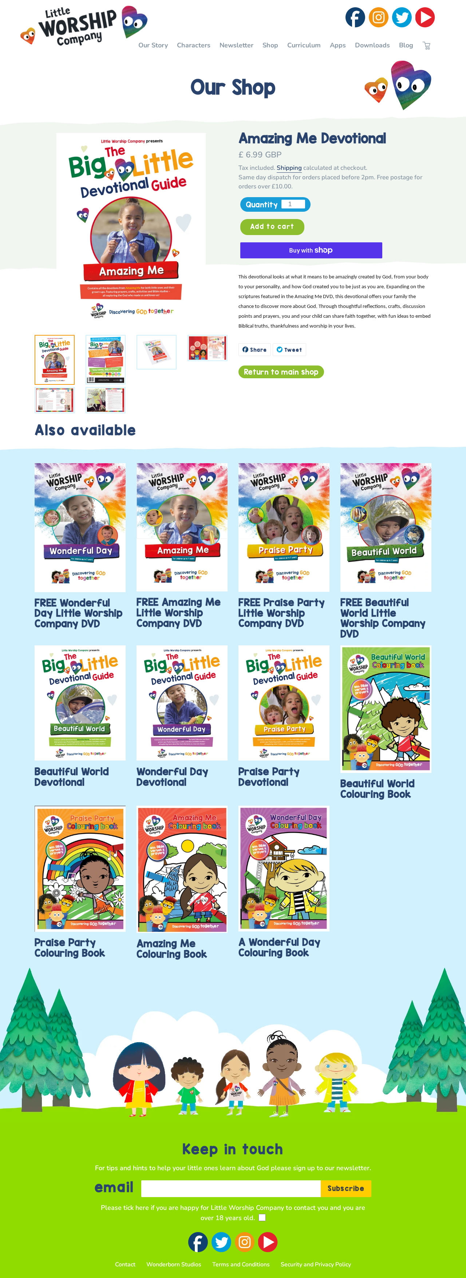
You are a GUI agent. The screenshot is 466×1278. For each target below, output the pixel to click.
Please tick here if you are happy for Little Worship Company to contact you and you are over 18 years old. (233, 1212)
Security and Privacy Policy (316, 1265)
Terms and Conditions (241, 1265)
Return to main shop (281, 371)
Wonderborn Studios (173, 1265)
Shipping (289, 168)
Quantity (262, 204)
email (114, 1187)
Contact (125, 1265)
